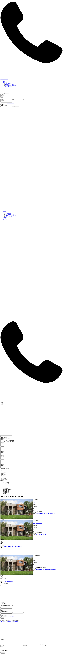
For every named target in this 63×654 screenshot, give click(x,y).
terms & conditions (10, 103)
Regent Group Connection (10, 85)
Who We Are (8, 83)
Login (2, 96)
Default (2, 480)
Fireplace (4, 472)
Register (2, 104)
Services (4, 87)
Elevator (3, 470)
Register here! (8, 107)
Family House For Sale (37, 523)
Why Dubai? (5, 88)
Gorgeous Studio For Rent (38, 502)
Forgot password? (15, 107)
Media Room (4, 475)
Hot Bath (4, 474)
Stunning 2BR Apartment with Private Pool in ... (46, 513)
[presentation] (2, 438)
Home (4, 81)
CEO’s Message (8, 86)
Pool (3, 477)
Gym (3, 473)
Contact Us (5, 89)
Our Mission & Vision (9, 84)
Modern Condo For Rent (38, 557)
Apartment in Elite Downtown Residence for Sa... (46, 569)
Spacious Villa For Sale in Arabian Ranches (13, 546)
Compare (2, 652)
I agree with (8, 103)
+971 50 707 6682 (4, 79)
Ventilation (4, 478)
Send (2, 646)
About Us (5, 82)
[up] (0, 636)
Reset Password (15, 106)
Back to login (3, 107)
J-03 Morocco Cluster (8, 581)
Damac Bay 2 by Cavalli (41, 534)
